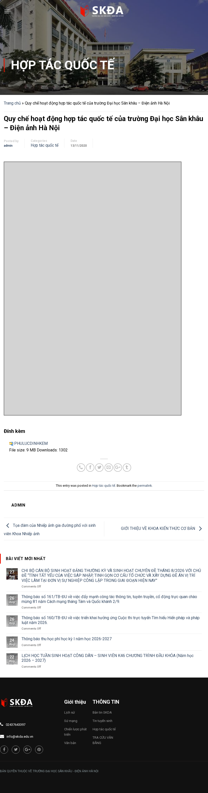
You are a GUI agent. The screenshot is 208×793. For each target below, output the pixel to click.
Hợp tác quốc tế (62, 65)
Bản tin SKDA (102, 712)
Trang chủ (12, 103)
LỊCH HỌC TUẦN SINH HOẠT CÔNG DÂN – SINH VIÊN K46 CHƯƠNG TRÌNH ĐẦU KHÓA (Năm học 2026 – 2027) (108, 658)
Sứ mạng (70, 721)
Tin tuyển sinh (102, 721)
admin (8, 145)
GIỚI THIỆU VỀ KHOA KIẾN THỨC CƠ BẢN (158, 528)
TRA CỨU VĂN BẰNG (103, 740)
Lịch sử (69, 712)
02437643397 (15, 725)
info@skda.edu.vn (20, 736)
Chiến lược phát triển (75, 731)
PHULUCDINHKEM (31, 443)
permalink (144, 485)
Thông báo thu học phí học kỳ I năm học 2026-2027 (67, 638)
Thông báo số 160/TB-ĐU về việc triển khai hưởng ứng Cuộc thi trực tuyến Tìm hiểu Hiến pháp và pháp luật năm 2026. (111, 620)
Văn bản (70, 743)
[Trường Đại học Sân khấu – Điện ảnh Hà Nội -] (104, 11)
